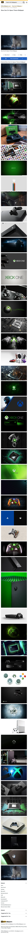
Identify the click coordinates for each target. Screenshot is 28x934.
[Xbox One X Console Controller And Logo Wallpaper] (14, 261)
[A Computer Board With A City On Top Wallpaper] (14, 373)
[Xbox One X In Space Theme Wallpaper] (14, 872)
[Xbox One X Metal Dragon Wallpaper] (14, 440)
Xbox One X (7, 54)
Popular (8, 927)
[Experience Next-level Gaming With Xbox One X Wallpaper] (14, 277)
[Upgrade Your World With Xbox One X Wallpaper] (14, 788)
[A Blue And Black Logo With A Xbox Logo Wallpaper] (14, 518)
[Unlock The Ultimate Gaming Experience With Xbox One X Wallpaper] (14, 825)
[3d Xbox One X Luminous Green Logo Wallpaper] (14, 632)
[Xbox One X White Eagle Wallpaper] (14, 341)
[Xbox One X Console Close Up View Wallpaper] (14, 229)
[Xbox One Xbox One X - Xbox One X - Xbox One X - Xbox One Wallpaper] (14, 663)
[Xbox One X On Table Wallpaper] (14, 757)
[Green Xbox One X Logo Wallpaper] (14, 472)
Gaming (2, 889)
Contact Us (7, 926)
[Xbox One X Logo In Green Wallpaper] (14, 388)
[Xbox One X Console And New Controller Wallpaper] (14, 214)
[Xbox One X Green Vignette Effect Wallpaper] (14, 168)
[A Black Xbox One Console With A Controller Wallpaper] (14, 615)
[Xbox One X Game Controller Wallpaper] (14, 292)
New (6, 927)
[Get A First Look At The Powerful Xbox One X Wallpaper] (14, 806)
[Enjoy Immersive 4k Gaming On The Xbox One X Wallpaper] (14, 502)
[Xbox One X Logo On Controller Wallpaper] (14, 548)
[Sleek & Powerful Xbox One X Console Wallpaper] (14, 857)
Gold (2, 895)
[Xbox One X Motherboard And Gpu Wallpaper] (14, 325)
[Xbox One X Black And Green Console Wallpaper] (14, 421)
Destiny (2, 903)
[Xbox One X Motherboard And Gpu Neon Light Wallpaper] (14, 456)
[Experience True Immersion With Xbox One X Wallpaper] (14, 183)
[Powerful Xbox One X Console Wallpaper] (14, 487)
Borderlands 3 (4, 899)
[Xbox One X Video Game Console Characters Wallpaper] (14, 357)
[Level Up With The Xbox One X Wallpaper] (14, 773)
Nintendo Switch (4, 893)
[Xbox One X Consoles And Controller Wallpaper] (14, 695)
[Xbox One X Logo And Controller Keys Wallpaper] (14, 679)
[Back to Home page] (2, 2)
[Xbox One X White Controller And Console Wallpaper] (14, 726)
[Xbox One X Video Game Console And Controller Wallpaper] (14, 245)
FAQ (20, 926)
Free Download (14, 58)
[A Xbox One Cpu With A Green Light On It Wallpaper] (14, 648)
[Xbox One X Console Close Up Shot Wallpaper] (14, 564)
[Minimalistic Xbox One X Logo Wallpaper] (14, 742)
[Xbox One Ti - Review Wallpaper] (14, 135)
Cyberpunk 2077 (4, 901)
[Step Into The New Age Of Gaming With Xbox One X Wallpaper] (14, 101)
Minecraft (3, 897)
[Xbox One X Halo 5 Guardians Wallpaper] (14, 403)
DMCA (17, 926)
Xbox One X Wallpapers (17, 6)
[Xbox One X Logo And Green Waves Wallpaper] (14, 309)
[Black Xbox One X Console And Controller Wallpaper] (14, 842)
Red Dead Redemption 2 (6, 904)
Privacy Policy (24, 926)
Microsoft (3, 891)
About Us (3, 926)
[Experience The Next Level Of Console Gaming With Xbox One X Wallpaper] (14, 152)
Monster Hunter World (5, 906)
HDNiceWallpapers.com (6, 6)
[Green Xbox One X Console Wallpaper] (14, 590)
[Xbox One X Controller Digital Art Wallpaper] (14, 533)
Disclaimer (13, 926)
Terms (2, 927)
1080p (21, 54)
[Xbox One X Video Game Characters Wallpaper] (14, 198)
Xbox (14, 54)
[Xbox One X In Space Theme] (14, 70)
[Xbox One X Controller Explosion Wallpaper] (14, 711)
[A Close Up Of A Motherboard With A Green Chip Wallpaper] (14, 86)
